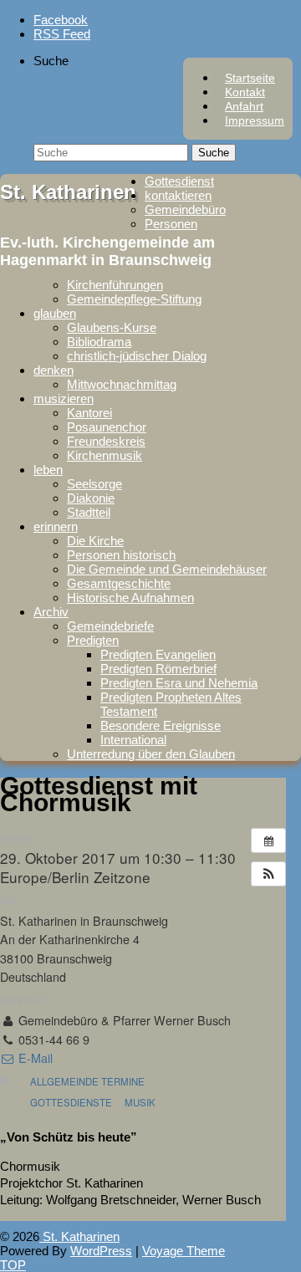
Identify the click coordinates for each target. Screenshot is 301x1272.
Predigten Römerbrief (158, 669)
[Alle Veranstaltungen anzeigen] (268, 840)
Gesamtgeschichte (119, 583)
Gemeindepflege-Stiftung (134, 299)
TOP (13, 1265)
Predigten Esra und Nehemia (179, 683)
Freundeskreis (106, 441)
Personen (171, 224)
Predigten (93, 640)
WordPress (101, 1251)
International (133, 740)
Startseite (250, 77)
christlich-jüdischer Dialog (137, 356)
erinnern (55, 526)
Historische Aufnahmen (130, 597)
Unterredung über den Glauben (151, 754)
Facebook (60, 20)
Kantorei (89, 413)
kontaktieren (178, 195)
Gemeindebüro (185, 209)
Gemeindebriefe (110, 626)
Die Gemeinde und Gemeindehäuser (167, 569)
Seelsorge (94, 484)
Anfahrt (244, 106)
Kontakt (245, 92)
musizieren (63, 398)
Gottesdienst (179, 181)
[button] (268, 874)
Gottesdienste (71, 1102)
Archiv (51, 612)
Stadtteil (88, 512)
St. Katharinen (68, 192)
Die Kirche (95, 541)
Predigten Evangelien (158, 654)
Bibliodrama (99, 342)
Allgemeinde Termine (87, 1081)
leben (48, 469)
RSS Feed (61, 34)
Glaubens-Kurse (111, 327)
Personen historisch (121, 555)
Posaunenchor (106, 427)
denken (53, 370)
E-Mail (34, 1058)
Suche (51, 61)
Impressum (254, 120)
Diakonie (91, 498)
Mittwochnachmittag (121, 384)
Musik (140, 1102)
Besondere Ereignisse (160, 725)
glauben (54, 313)
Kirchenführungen (115, 285)
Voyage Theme (183, 1251)
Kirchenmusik (104, 455)
